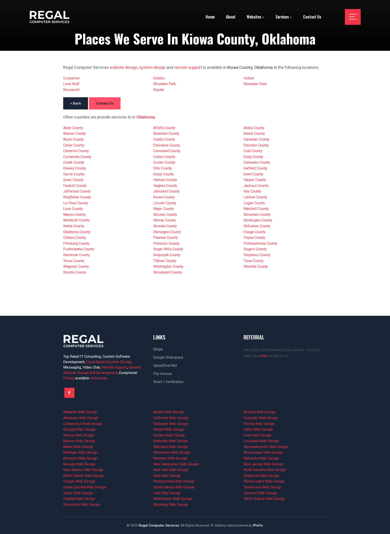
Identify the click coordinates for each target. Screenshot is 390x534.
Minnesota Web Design (171, 452)
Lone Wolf (71, 84)
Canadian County (256, 139)
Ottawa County (74, 237)
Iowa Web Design (258, 435)
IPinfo (258, 525)
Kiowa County (164, 197)
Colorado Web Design (261, 418)
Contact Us (105, 103)
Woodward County (167, 272)
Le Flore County (75, 203)
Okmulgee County (167, 232)
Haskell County (75, 185)
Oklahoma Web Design (261, 476)
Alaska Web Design (168, 412)
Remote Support (114, 367)
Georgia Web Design (79, 429)
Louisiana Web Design (261, 441)
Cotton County (164, 157)
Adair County (73, 128)
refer (263, 356)
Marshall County (256, 209)
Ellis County (162, 168)
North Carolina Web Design (265, 470)
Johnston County (166, 191)
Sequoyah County (167, 255)
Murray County (164, 220)
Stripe (158, 349)
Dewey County (74, 168)
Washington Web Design (172, 499)
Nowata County (165, 226)
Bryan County (73, 139)
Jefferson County (77, 191)
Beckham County (166, 133)
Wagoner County (76, 266)
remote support (188, 67)
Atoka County (254, 128)
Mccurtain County (257, 214)
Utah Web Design (167, 493)
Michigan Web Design (80, 452)
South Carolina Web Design (84, 487)
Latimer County (255, 197)
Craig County (253, 157)
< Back (75, 103)
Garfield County (255, 168)
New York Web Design (170, 470)
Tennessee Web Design (262, 487)
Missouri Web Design (80, 458)
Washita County (256, 266)
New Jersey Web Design (263, 464)
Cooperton (71, 78)
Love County (73, 209)
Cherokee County (166, 145)
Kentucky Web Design (170, 441)
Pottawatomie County (260, 243)
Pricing (68, 378)
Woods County (74, 272)
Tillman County (164, 261)
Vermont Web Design (260, 493)
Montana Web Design (170, 458)
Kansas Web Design (79, 441)
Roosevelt (71, 90)
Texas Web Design (78, 493)
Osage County (255, 232)
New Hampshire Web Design (176, 464)
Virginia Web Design (79, 499)
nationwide (98, 378)
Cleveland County (167, 151)
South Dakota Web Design (174, 487)
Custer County (164, 162)
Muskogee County (258, 220)
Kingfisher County (77, 197)
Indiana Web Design (169, 435)
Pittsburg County (76, 243)
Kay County (252, 191)
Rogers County (255, 249)
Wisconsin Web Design (81, 504)
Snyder (158, 90)
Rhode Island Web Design (264, 481)
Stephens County (257, 255)
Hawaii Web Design (168, 429)
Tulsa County (254, 261)
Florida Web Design (259, 424)
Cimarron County (76, 151)
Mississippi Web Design (263, 452)
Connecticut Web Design (82, 424)
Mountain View (255, 84)
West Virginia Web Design (264, 499)
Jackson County (256, 185)
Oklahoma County (77, 232)
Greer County (73, 180)
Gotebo (159, 78)
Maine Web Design (78, 447)
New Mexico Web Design (83, 470)
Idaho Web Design (258, 429)
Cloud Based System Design (108, 362)
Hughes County (165, 185)
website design (123, 67)
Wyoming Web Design (170, 504)
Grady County (163, 174)
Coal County (253, 151)
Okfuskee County (257, 226)
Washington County (168, 266)
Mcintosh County (76, 220)
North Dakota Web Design (83, 476)
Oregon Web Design (79, 481)
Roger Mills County (168, 249)
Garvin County (74, 174)
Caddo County (164, 139)
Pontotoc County (166, 243)
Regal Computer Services (159, 525)
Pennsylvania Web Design (174, 481)
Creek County (73, 162)
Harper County (255, 180)
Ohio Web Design (167, 476)
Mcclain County (165, 214)
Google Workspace (168, 357)
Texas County (73, 261)
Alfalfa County (164, 128)
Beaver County (74, 133)
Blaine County (254, 133)
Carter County (73, 145)
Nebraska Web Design (261, 458)
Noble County (73, 226)
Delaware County (257, 162)
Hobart (249, 78)
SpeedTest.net (165, 365)
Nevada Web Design (79, 464)
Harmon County (165, 180)
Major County (163, 209)
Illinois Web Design (78, 435)
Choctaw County (256, 145)
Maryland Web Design (170, 447)
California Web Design (170, 418)
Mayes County (74, 214)
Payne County (254, 237)
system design (152, 67)
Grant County (253, 174)
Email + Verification (168, 382)
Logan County (254, 203)
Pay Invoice (162, 373)
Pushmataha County (78, 249)
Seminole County (76, 255)
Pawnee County (165, 237)
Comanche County (77, 157)
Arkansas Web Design (80, 418)
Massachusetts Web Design (266, 447)
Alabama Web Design (80, 412)
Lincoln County (164, 203)
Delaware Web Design (170, 424)
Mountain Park (164, 84)
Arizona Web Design (260, 412)
